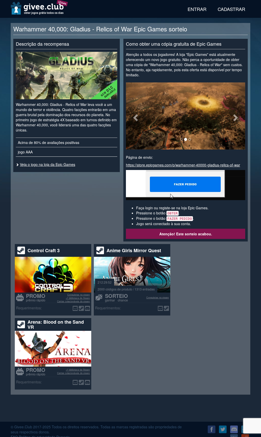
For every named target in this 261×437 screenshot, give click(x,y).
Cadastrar (231, 9)
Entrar (197, 9)
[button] (135, 116)
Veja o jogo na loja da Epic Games (47, 164)
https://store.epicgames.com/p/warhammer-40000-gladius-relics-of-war (183, 164)
